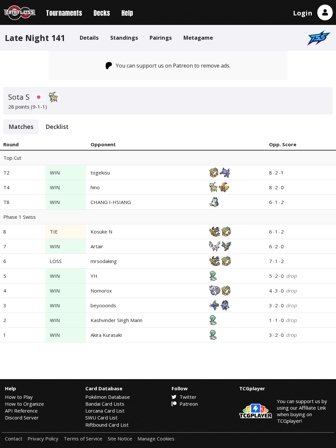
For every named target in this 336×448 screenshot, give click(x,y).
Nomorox (101, 290)
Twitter (187, 397)
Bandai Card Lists (104, 403)
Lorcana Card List (104, 410)
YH (94, 276)
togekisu (100, 172)
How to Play (19, 397)
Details (89, 37)
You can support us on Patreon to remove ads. (173, 65)
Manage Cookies (156, 438)
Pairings (161, 37)
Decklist (57, 127)
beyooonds (103, 305)
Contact (13, 438)
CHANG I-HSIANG (111, 202)
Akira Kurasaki (106, 335)
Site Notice (120, 438)
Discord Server (22, 417)
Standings (124, 37)
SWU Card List (101, 417)
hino (95, 187)
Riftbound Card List (107, 424)
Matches (21, 127)
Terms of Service (83, 438)
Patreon (188, 403)
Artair (97, 246)
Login (302, 13)
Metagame (198, 37)
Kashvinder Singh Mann (116, 320)
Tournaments (64, 13)
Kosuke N (101, 231)
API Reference (21, 410)
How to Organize (24, 403)
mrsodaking (104, 261)
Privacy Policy (43, 438)
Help (127, 13)
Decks (102, 13)
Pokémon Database (107, 397)
